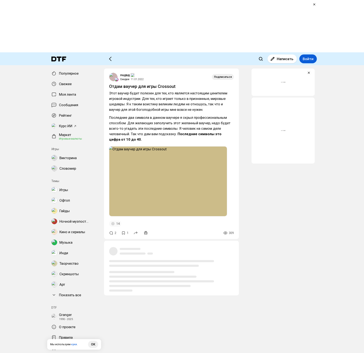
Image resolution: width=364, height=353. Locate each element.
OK (93, 344)
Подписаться (223, 76)
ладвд (125, 75)
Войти (308, 59)
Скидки (124, 79)
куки (74, 344)
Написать (285, 59)
